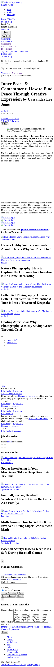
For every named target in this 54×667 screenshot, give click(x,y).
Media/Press (12, 642)
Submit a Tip (6, 22)
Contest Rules (13, 657)
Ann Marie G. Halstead (11, 393)
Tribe (3, 386)
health (9, 12)
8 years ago (18, 391)
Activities (5, 111)
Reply (8, 391)
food (9, 9)
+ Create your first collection (13, 574)
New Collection (14, 579)
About (9, 637)
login (11, 5)
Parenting (5, 516)
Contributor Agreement (17, 654)
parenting (11, 14)
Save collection (8, 596)
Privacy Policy (13, 652)
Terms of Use (12, 649)
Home (4, 262)
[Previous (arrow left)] (2, 447)
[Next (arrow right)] (5, 447)
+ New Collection (9, 593)
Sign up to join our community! (15, 51)
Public (7, 590)
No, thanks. (17, 73)
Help (9, 647)
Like (3, 391)
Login (3, 19)
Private (17, 590)
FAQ (9, 644)
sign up (4, 5)
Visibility (5, 587)
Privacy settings (33, 664)
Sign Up (11, 19)
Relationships (7, 462)
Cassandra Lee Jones (27, 396)
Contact (10, 639)
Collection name (8, 582)
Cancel (20, 596)
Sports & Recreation (10, 489)
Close (21, 593)
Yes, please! (6, 73)
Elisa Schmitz (7, 413)
